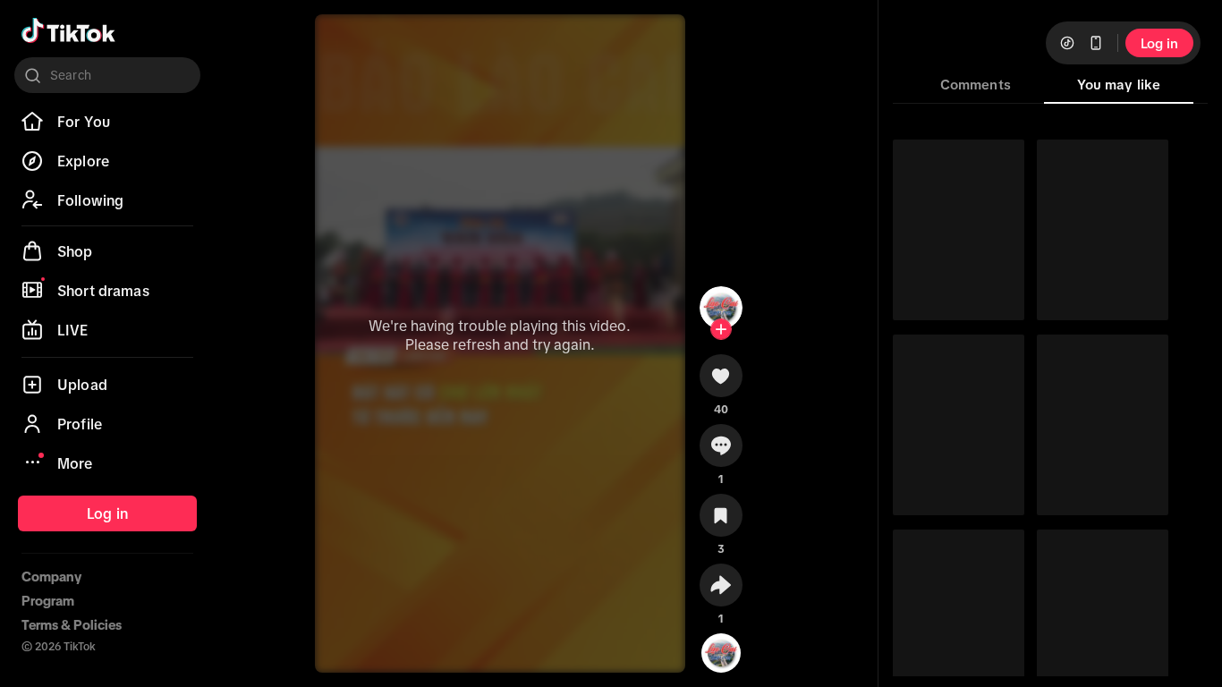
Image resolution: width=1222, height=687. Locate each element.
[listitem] (107, 122)
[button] (721, 382)
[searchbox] (107, 75)
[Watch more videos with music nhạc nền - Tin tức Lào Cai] (721, 649)
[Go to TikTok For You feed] (68, 30)
